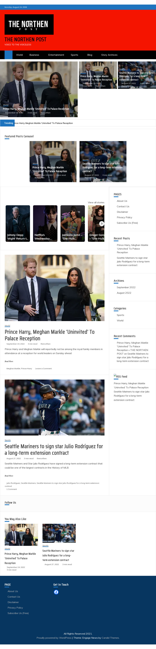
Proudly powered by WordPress (54, 637)
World (19, 54)
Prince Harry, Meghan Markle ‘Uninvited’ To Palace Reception (96, 77)
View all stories (96, 202)
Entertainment (56, 54)
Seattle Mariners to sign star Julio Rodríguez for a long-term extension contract (36, 107)
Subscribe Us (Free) (127, 222)
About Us (122, 200)
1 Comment (12, 489)
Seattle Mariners (28, 483)
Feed (124, 376)
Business (34, 54)
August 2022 (124, 292)
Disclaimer (122, 211)
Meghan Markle (13, 368)
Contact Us (123, 206)
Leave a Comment (43, 368)
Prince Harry (26, 368)
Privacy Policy (124, 217)
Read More (9, 361)
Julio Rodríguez (13, 483)
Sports (74, 54)
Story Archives (109, 54)
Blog (89, 54)
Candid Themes (110, 637)
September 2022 (126, 287)
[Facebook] (56, 592)
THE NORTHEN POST (26, 39)
